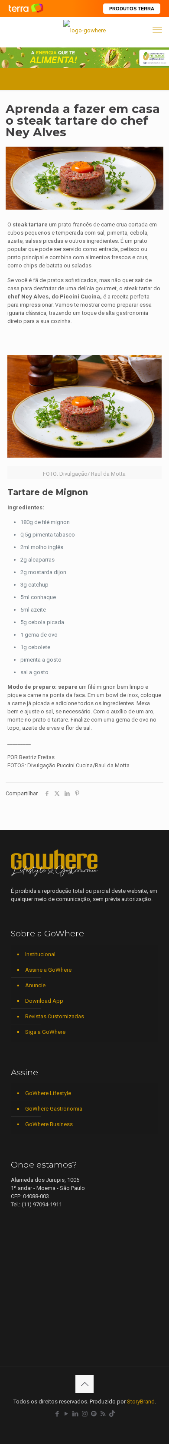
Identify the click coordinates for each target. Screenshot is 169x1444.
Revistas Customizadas (54, 1016)
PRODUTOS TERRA (131, 8)
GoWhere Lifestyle (48, 1093)
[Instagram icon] (84, 1414)
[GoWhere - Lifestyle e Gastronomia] (84, 30)
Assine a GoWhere (48, 970)
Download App (44, 1001)
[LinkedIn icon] (75, 1414)
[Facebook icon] (57, 1414)
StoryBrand (141, 1401)
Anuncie (35, 985)
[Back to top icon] (84, 1384)
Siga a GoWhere (45, 1032)
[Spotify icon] (94, 1414)
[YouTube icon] (66, 1414)
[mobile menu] (157, 30)
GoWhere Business (49, 1124)
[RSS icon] (103, 1414)
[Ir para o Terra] (26, 8)
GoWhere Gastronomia (53, 1108)
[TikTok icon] (112, 1414)
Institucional (40, 954)
